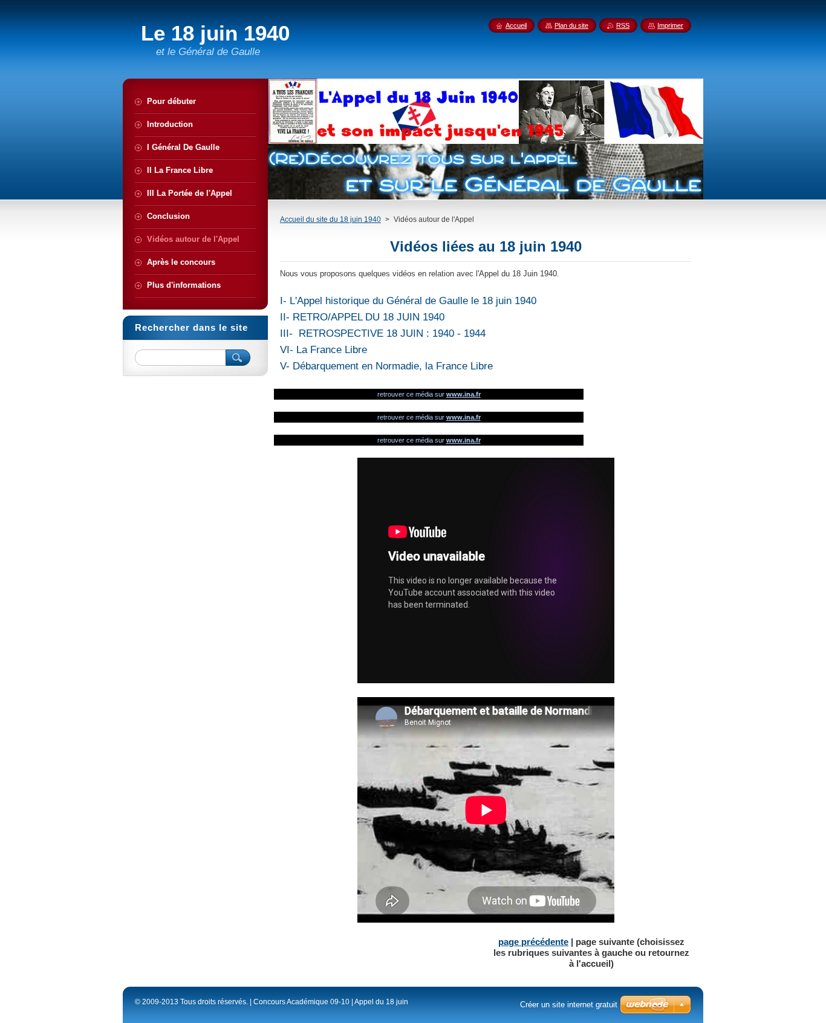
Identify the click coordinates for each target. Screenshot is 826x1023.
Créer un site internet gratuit (568, 1004)
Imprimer (670, 25)
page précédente (533, 942)
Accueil (516, 25)
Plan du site (571, 25)
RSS (622, 25)
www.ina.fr (463, 394)
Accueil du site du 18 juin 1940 (330, 219)
